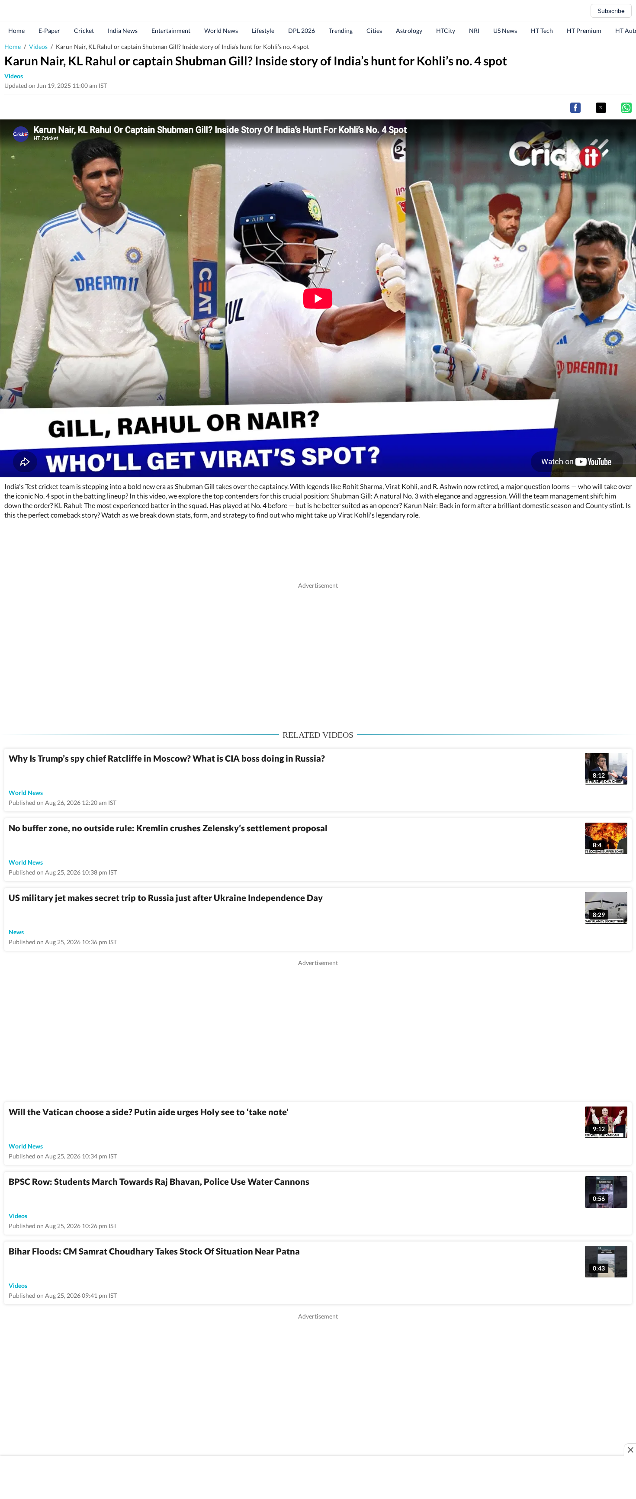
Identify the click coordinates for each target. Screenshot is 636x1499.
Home (16, 30)
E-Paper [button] (49, 30)
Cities (374, 30)
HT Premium (584, 30)
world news (26, 792)
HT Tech (542, 30)
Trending (341, 30)
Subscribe (611, 10)
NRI (474, 30)
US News (505, 30)
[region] (318, 650)
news (16, 932)
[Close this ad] (630, 1450)
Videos (38, 46)
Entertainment (170, 30)
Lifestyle (263, 30)
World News (221, 30)
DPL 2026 (301, 30)
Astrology (409, 30)
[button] (575, 108)
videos (13, 76)
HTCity (445, 30)
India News (123, 30)
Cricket (84, 30)
